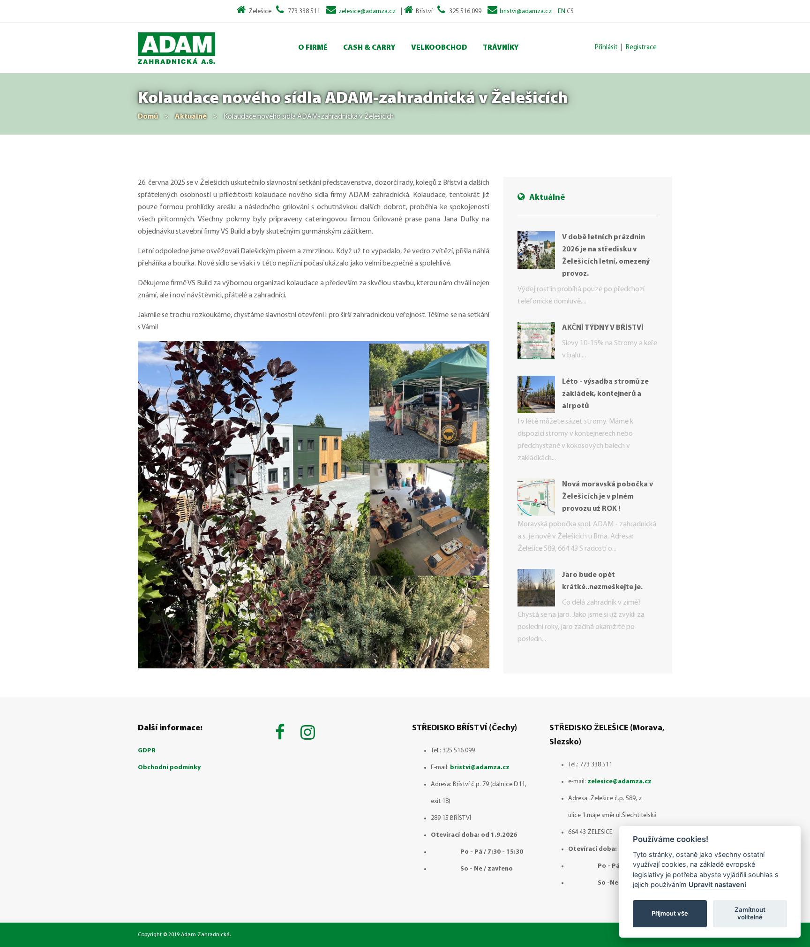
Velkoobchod (439, 48)
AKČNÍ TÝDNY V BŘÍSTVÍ (603, 328)
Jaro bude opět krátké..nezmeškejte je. (602, 581)
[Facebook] (282, 734)
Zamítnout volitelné (750, 913)
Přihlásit (606, 47)
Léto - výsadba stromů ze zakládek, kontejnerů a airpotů (605, 394)
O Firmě (313, 48)
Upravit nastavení (717, 884)
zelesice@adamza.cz (367, 11)
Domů (148, 117)
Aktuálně (191, 117)
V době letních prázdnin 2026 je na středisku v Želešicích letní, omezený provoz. (606, 256)
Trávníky (501, 48)
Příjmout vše (670, 913)
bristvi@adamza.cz (526, 11)
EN (561, 11)
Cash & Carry (369, 48)
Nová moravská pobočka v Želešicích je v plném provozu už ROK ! (607, 497)
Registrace (641, 47)
